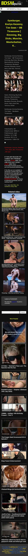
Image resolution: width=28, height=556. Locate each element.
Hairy (15, 186)
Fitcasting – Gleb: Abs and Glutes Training (13, 293)
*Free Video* (5, 547)
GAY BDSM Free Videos (14, 9)
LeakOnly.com (13, 547)
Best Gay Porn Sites (18, 550)
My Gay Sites (22, 547)
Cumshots (7, 186)
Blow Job (16, 185)
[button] (27, 1)
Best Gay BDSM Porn (17, 553)
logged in (14, 302)
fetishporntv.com (14, 551)
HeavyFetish (5, 551)
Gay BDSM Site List (7, 548)
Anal (12, 185)
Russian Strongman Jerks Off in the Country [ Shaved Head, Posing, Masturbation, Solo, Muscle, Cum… (13, 210)
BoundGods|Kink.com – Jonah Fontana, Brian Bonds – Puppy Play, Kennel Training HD (13, 237)
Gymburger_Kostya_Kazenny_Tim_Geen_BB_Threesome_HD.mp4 (14, 150)
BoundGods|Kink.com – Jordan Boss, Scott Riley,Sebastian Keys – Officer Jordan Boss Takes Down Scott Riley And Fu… (13, 266)
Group (12, 186)
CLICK (13, 160)
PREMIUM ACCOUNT (11, 179)
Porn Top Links (18, 548)
